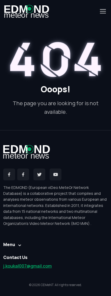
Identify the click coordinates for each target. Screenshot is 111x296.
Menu (9, 244)
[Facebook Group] (23, 174)
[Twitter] (39, 174)
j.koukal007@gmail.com (27, 266)
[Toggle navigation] (103, 11)
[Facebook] (9, 174)
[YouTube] (55, 174)
